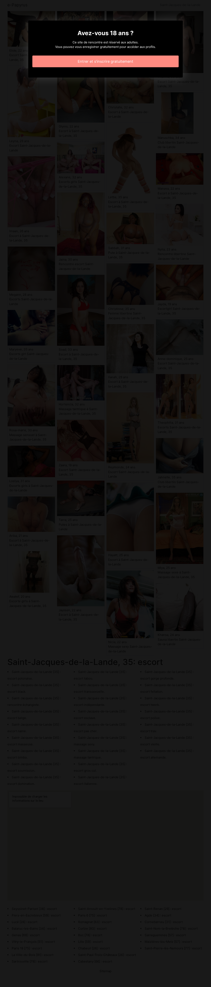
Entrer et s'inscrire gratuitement (105, 61)
